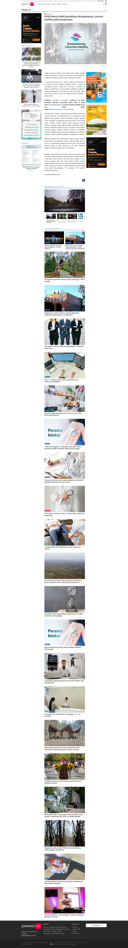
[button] (30, 170)
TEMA (44, 931)
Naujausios (24, 1)
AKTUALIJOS (45, 927)
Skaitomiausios (30, 1)
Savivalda (42, 1)
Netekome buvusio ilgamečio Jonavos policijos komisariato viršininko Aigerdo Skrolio (31, 85)
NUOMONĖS (54, 931)
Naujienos (57, 942)
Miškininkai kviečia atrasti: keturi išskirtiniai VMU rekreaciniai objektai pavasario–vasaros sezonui (62, 749)
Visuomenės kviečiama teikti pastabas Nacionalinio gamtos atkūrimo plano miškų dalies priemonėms (62, 581)
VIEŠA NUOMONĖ (55, 933)
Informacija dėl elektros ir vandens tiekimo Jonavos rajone (31, 105)
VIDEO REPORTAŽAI (47, 933)
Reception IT (29, 944)
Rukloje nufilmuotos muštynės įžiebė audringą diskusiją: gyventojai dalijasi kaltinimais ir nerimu (31, 64)
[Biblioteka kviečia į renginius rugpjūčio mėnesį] (29, 155)
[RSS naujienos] (106, 10)
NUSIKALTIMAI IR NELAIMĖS (48, 929)
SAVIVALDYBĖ (52, 927)
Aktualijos (37, 1)
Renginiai (71, 942)
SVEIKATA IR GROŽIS (59, 929)
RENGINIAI (60, 931)
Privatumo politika (76, 929)
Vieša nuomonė (64, 942)
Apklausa (77, 942)
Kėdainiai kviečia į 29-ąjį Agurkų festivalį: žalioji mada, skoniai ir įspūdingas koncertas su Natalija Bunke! (63, 815)
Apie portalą (75, 927)
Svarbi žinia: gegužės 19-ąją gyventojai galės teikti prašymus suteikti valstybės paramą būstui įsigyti (62, 448)
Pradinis (51, 942)
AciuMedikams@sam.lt (55, 105)
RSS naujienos (76, 933)
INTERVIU (48, 931)
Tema (46, 1)
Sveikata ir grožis (87, 1)
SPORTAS (58, 927)
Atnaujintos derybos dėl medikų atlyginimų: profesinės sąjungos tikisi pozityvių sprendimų (63, 481)
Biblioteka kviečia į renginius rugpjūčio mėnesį (31, 167)
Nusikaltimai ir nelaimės (73, 1)
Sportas (80, 1)
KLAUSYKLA (66, 929)
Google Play (97, 925)
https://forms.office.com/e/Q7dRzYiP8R (62, 109)
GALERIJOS (62, 933)
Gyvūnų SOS (83, 942)
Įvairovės (65, 1)
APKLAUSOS (63, 927)
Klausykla (55, 1)
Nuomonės (60, 1)
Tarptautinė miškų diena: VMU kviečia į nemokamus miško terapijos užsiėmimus (62, 849)
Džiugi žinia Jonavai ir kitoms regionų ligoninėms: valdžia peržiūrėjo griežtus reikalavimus (75, 247)
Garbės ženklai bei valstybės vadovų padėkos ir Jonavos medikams (53, 247)
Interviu (50, 1)
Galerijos (94, 1)
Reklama (74, 931)
